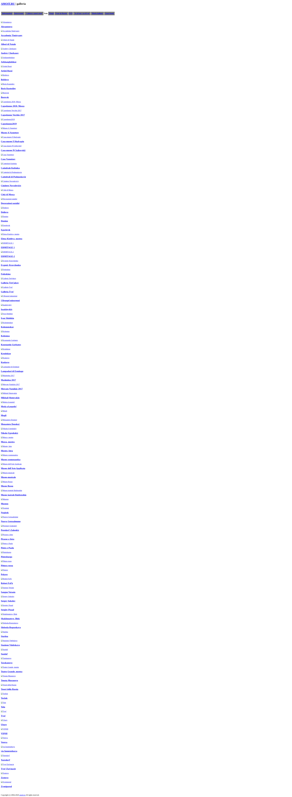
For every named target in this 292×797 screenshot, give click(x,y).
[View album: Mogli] (4, 411)
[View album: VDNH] (4, 729)
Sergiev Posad (7, 610)
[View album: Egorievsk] (5, 225)
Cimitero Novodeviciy (11, 185)
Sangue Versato (8, 592)
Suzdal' (4, 654)
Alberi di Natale (8, 44)
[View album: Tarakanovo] (6, 658)
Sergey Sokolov (8, 601)
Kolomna (5, 336)
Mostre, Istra (7, 451)
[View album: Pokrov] (4, 570)
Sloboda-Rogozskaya (11, 627)
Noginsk (5, 512)
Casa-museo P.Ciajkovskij (13, 150)
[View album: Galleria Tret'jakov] (8, 278)
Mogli (3, 415)
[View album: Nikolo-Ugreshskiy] (9, 429)
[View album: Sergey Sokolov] (7, 596)
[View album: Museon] (5, 499)
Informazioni (7, 13)
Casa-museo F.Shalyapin (12, 141)
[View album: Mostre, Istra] (6, 446)
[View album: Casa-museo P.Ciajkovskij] (11, 146)
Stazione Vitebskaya (10, 645)
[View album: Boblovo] (5, 75)
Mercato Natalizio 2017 (12, 389)
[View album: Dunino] (4, 216)
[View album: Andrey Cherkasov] (8, 49)
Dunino (4, 221)
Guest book (109, 13)
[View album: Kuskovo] (5, 358)
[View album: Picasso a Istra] (7, 535)
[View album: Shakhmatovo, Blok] (9, 614)
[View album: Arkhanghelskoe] (8, 58)
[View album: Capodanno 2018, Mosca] (11, 102)
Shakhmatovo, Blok (10, 618)
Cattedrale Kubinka (10, 168)
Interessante (18, 13)
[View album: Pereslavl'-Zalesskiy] (9, 526)
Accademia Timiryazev (11, 35)
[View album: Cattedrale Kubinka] (9, 164)
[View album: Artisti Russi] (6, 66)
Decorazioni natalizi (10, 203)
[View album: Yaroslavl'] (5, 755)
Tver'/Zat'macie (8, 769)
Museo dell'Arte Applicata (13, 468)
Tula (3, 707)
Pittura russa (7, 565)
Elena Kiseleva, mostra (11, 238)
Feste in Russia (61, 13)
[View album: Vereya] (4, 738)
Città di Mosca (8, 194)
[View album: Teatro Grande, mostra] (10, 667)
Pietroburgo (6, 557)
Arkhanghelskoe (8, 62)
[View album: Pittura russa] (6, 561)
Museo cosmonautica (10, 459)
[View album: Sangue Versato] (7, 588)
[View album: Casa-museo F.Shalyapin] (11, 137)
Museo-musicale (8, 477)
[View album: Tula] (3, 703)
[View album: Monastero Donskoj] (9, 420)
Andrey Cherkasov (10, 53)
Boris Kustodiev (8, 88)
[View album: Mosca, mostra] (7, 437)
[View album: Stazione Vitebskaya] (9, 641)
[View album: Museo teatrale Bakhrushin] (11, 490)
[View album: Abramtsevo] (6, 22)
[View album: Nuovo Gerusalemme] (9, 517)
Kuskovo (5, 362)
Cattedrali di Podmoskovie (13, 177)
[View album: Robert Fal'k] (6, 579)
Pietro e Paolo (7, 548)
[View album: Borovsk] (5, 93)
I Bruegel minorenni (10, 300)
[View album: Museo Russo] (7, 482)
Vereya (4, 742)
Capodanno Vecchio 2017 (13, 115)
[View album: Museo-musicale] (7, 473)
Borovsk (5, 97)
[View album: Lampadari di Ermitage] (10, 367)
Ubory (4, 724)
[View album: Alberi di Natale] (7, 40)
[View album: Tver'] (4, 711)
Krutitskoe (6, 353)
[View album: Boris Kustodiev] (7, 84)
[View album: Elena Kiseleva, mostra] (10, 234)
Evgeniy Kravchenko (11, 265)
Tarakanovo (6, 663)
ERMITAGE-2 (8, 256)
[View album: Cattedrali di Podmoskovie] (11, 172)
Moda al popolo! (9, 406)
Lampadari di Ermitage (12, 371)
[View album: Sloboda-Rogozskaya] (9, 623)
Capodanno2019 (9, 124)
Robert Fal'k (7, 583)
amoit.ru (22, 795)
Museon (4, 504)
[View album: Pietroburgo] (6, 552)
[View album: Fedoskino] (5, 270)
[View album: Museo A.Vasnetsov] (9, 128)
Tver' (3, 716)
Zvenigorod (6, 786)
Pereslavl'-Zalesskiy (10, 530)
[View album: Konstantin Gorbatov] (9, 340)
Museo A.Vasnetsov (10, 132)
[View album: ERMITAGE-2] (7, 252)
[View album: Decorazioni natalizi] (9, 199)
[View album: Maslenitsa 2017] (7, 376)
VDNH (4, 733)
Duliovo (4, 212)
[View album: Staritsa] (4, 632)
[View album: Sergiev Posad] (7, 605)
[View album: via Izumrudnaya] (8, 747)
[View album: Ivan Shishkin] (7, 314)
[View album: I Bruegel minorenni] (9, 296)
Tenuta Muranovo (9, 680)
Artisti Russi (6, 71)
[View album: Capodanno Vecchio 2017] (11, 110)
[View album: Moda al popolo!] (8, 402)
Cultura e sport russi (34, 13)
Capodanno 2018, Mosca (12, 106)
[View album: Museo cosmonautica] (9, 455)
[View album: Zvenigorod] (6, 782)
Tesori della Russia (9, 689)
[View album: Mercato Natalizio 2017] (10, 384)
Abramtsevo (6, 26)
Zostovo (4, 777)
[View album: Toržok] (4, 694)
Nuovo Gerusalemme (11, 521)
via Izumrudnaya (9, 751)
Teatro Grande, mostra (11, 671)
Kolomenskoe (7, 327)
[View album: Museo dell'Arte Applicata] (11, 464)
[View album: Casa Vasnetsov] (7, 155)
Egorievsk (5, 230)
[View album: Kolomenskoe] (7, 323)
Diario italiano (97, 13)
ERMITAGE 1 (8, 247)
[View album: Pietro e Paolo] (7, 543)
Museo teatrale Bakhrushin (13, 495)
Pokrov (4, 574)
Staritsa (4, 636)
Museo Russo (7, 486)
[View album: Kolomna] (5, 331)
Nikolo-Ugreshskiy (9, 433)
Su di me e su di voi (81, 13)
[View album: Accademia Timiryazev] (10, 31)
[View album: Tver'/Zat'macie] (7, 764)
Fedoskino (6, 274)
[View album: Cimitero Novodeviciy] (10, 181)
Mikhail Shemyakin (10, 398)
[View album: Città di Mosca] (7, 190)
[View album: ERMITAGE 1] (7, 243)
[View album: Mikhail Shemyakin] (9, 393)
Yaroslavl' (5, 760)
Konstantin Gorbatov (11, 344)
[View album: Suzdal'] (4, 649)
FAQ (70, 13)
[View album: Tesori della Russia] (8, 685)
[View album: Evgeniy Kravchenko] (9, 261)
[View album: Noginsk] (5, 508)
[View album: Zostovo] (5, 773)
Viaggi (51, 13)
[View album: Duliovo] (5, 208)
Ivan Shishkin (7, 318)
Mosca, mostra (8, 442)
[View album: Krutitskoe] (5, 349)
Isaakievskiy (6, 309)
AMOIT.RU (8, 3)
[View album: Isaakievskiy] (6, 305)
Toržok (4, 698)
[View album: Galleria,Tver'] (7, 287)
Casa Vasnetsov (8, 159)
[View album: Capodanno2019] (8, 119)
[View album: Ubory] (4, 720)
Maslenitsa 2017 (8, 380)
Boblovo (5, 79)
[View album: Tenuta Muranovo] (8, 676)
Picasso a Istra (7, 539)
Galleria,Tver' (7, 292)
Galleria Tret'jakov (10, 283)
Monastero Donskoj (10, 424)
